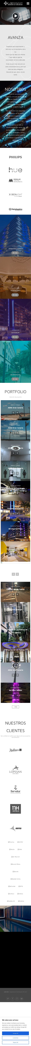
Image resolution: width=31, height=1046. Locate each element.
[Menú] (28, 3)
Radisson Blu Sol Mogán (15, 488)
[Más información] (17, 412)
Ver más (15, 253)
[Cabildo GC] (11, 901)
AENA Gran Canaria (15, 408)
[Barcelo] (15, 871)
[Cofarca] (11, 893)
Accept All (15, 1033)
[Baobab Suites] (15, 879)
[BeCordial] (12, 886)
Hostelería (12, 485)
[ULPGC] (20, 842)
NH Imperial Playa (15, 529)
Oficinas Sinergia (15, 609)
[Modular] (15, 184)
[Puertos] (11, 842)
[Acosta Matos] (15, 864)
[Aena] (15, 837)
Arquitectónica (12, 647)
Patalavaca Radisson (16, 509)
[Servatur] (15, 798)
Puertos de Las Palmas (16, 589)
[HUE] (15, 175)
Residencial (13, 606)
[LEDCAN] (13, 6)
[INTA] (20, 886)
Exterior (13, 405)
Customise (15, 1038)
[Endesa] (20, 893)
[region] (15, 1031)
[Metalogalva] (15, 213)
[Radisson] (15, 759)
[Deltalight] (15, 204)
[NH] (15, 818)
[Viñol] (19, 849)
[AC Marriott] (15, 857)
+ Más (15, 707)
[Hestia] (12, 849)
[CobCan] (21, 901)
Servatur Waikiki (15, 690)
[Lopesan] (15, 779)
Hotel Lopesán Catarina (15, 549)
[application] (15, 16)
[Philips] (15, 163)
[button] (15, 16)
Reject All (15, 1042)
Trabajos (18, 405)
